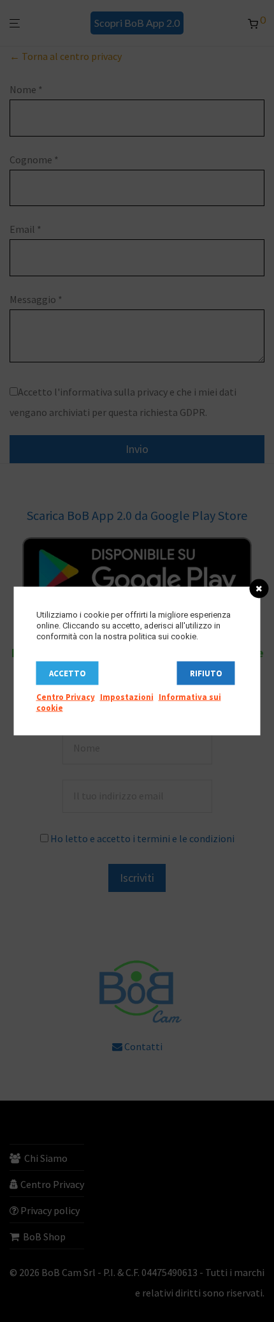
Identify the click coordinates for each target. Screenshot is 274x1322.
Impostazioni (127, 697)
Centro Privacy (65, 697)
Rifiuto (206, 673)
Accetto (67, 673)
